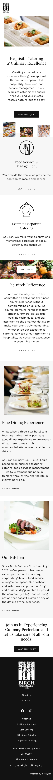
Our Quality (26, 269)
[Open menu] (48, 8)
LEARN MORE (26, 189)
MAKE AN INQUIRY (27, 114)
